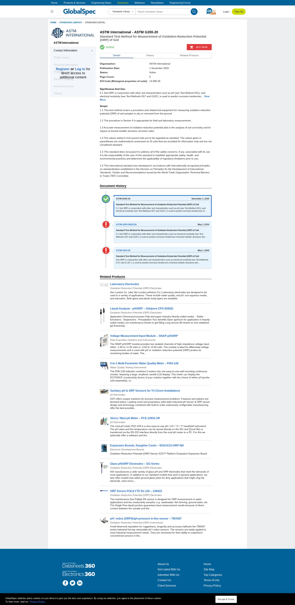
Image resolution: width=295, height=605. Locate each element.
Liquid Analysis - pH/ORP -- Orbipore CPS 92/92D (141, 308)
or (70, 69)
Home (54, 2)
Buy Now (201, 47)
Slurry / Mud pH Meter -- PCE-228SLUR (135, 418)
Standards (122, 2)
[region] (147, 599)
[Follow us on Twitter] (72, 583)
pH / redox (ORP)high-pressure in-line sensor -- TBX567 (146, 518)
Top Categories (213, 574)
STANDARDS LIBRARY (70, 22)
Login (226, 11)
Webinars (140, 2)
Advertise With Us (168, 574)
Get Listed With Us (169, 569)
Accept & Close (226, 599)
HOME (53, 22)
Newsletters (157, 2)
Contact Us (164, 580)
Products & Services (74, 2)
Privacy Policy (212, 585)
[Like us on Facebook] (65, 583)
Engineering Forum (180, 2)
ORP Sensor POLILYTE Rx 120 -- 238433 (136, 491)
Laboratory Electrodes (124, 284)
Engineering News (101, 2)
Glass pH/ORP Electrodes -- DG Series (134, 463)
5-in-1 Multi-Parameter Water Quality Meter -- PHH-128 (144, 363)
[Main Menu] (52, 11)
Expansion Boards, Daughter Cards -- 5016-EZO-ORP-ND (147, 445)
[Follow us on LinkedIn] (79, 583)
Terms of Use (212, 580)
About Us (163, 564)
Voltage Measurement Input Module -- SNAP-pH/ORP (144, 335)
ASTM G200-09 (123, 250)
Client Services (167, 585)
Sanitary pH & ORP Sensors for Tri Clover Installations (145, 390)
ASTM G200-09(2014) (126, 224)
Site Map (209, 569)
